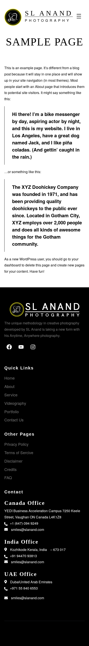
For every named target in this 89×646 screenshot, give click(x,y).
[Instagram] (35, 349)
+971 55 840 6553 (24, 588)
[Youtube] (23, 349)
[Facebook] (11, 349)
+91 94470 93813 (23, 555)
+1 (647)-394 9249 (24, 523)
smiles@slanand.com (27, 529)
